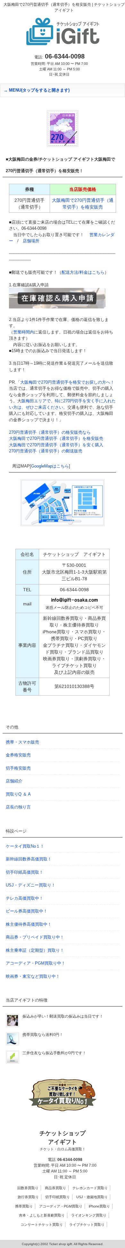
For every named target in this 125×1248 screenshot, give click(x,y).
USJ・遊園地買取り (92, 1197)
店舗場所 (31, 240)
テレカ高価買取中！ (24, 898)
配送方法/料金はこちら (83, 272)
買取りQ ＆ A (18, 794)
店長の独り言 (18, 807)
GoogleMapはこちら (50, 466)
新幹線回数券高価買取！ (29, 859)
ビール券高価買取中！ (26, 911)
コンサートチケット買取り (42, 1224)
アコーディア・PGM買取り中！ (35, 963)
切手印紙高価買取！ (24, 872)
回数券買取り (27, 1188)
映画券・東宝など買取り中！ (33, 976)
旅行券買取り (28, 1197)
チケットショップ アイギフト (62, 1140)
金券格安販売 (18, 755)
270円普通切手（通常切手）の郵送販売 (45, 451)
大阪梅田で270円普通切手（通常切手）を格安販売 (56, 438)
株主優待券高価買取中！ (29, 924)
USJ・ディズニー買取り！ (30, 885)
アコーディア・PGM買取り (60, 1206)
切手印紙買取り (57, 1197)
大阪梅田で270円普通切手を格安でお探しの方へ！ (67, 382)
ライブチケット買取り (86, 1224)
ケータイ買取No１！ (25, 846)
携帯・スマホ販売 (22, 742)
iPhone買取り (99, 1206)
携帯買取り (24, 1206)
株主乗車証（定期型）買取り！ (35, 950)
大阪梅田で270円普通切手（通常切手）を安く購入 (56, 444)
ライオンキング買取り (88, 1215)
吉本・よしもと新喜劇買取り (42, 1215)
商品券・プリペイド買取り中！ (35, 937)
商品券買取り (55, 1188)
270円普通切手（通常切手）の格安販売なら (50, 432)
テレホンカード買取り (90, 1188)
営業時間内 (23, 332)
